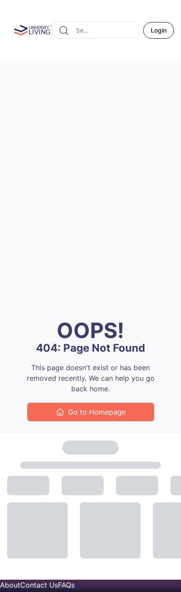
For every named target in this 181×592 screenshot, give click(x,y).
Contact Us (39, 585)
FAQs (66, 585)
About (10, 585)
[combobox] (95, 30)
